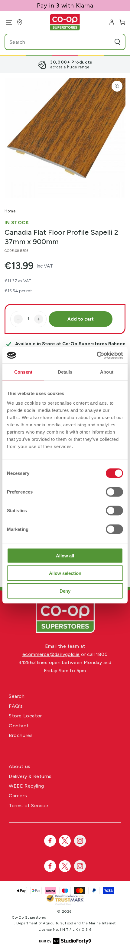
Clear (106, 41)
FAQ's (16, 706)
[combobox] (53, 41)
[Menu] (7, 22)
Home (10, 211)
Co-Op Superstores (29, 917)
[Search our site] (117, 42)
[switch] (114, 492)
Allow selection (65, 573)
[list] (65, 64)
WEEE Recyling (26, 786)
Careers (18, 795)
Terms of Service (28, 805)
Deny (65, 590)
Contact (19, 726)
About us (20, 766)
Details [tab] (65, 372)
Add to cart (80, 319)
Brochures (21, 735)
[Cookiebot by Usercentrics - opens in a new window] (96, 355)
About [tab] (106, 372)
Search (17, 696)
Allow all (65, 555)
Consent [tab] (23, 372)
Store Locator (25, 716)
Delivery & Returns (30, 776)
